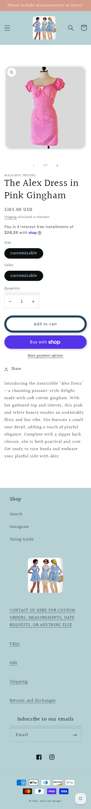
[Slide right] (57, 165)
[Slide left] (33, 165)
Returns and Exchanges (33, 700)
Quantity (12, 288)
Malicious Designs (51, 801)
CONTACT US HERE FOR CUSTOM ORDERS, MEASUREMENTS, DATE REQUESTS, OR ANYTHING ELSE (42, 617)
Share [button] (16, 369)
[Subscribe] (74, 735)
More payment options (45, 355)
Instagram (19, 527)
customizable (23, 253)
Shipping (10, 217)
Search (16, 514)
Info (13, 662)
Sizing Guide (22, 539)
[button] (7, 27)
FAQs (15, 643)
